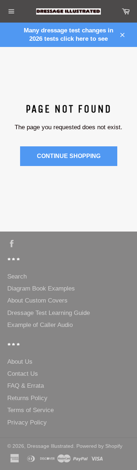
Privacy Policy (27, 422)
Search (17, 276)
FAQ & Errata (25, 385)
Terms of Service (30, 410)
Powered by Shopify (99, 446)
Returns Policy (27, 398)
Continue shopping (68, 156)
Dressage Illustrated (50, 446)
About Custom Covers (37, 300)
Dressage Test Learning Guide (48, 312)
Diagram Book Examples (41, 288)
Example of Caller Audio (40, 324)
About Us (20, 361)
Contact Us (22, 373)
